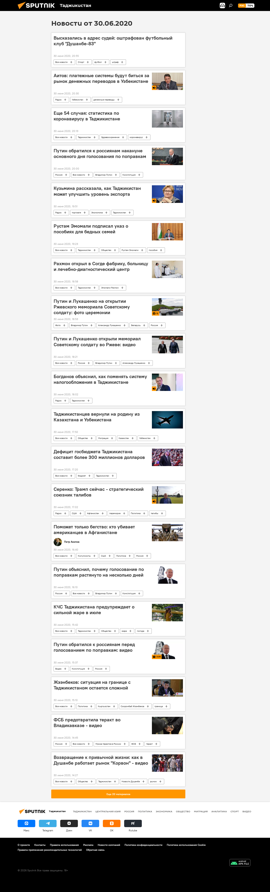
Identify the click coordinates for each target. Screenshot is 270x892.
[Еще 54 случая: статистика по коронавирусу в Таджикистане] (167, 119)
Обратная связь (95, 849)
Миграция (103, 438)
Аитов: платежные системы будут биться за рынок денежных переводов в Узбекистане (101, 78)
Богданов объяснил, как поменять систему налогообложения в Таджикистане (100, 379)
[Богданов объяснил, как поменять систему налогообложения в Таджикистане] (167, 382)
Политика (136, 513)
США (74, 513)
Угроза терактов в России (108, 743)
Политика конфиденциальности (143, 845)
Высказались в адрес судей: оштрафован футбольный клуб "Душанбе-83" (113, 41)
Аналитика (219, 811)
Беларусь (136, 325)
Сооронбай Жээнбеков (132, 706)
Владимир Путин (103, 174)
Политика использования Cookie (186, 845)
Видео (58, 668)
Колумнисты (84, 555)
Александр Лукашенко (109, 325)
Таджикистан (84, 137)
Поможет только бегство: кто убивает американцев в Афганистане (94, 529)
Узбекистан (77, 99)
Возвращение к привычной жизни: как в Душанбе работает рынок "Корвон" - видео (101, 760)
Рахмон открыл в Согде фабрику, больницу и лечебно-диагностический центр (101, 266)
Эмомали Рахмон (110, 287)
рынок (153, 781)
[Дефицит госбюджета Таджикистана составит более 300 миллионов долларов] (167, 457)
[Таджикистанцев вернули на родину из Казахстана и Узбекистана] (167, 419)
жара (124, 631)
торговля (76, 212)
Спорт (81, 62)
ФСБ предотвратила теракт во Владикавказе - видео (87, 722)
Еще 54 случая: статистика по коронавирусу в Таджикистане (87, 116)
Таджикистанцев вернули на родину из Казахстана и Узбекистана (97, 417)
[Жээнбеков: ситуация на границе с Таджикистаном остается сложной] (167, 688)
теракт (149, 743)
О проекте (24, 845)
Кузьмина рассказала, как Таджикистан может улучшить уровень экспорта (97, 191)
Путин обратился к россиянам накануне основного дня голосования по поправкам (100, 153)
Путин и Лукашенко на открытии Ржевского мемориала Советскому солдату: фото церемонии (92, 306)
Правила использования (64, 845)
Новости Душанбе (131, 781)
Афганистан (93, 513)
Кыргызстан (104, 706)
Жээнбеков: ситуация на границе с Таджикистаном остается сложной (92, 685)
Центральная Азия (108, 811)
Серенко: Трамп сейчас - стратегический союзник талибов (99, 492)
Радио (58, 99)
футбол (98, 62)
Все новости (61, 62)
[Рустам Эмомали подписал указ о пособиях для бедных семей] (167, 231)
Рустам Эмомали (130, 250)
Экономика (97, 212)
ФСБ (133, 743)
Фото (58, 325)
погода (140, 631)
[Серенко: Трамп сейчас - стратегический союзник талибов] (167, 495)
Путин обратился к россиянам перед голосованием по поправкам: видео (94, 647)
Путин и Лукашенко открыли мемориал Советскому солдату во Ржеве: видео (97, 341)
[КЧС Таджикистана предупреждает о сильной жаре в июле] (167, 612)
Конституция (129, 174)
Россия (58, 174)
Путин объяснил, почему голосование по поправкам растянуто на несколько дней (99, 572)
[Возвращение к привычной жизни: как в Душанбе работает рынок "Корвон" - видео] (167, 763)
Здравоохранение (110, 137)
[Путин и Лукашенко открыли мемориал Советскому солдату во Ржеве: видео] (167, 344)
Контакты (40, 845)
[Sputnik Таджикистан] (38, 10)
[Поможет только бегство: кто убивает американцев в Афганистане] (167, 532)
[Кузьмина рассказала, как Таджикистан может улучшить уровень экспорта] (167, 194)
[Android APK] (239, 863)
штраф (115, 62)
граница (158, 706)
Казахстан (124, 438)
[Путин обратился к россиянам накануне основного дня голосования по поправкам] (167, 156)
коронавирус (136, 137)
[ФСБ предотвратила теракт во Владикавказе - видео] (167, 725)
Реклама (88, 845)
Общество (106, 250)
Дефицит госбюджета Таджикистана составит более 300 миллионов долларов (99, 454)
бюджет (82, 475)
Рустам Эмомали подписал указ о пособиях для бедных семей (91, 229)
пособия (153, 250)
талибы (154, 513)
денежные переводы (104, 99)
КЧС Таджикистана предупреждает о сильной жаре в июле (94, 609)
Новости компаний (109, 845)
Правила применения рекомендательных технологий (50, 849)
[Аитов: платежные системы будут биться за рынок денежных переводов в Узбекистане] (167, 81)
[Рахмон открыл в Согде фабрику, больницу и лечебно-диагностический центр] (167, 269)
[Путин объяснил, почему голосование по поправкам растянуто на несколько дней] (167, 575)
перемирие (114, 513)
